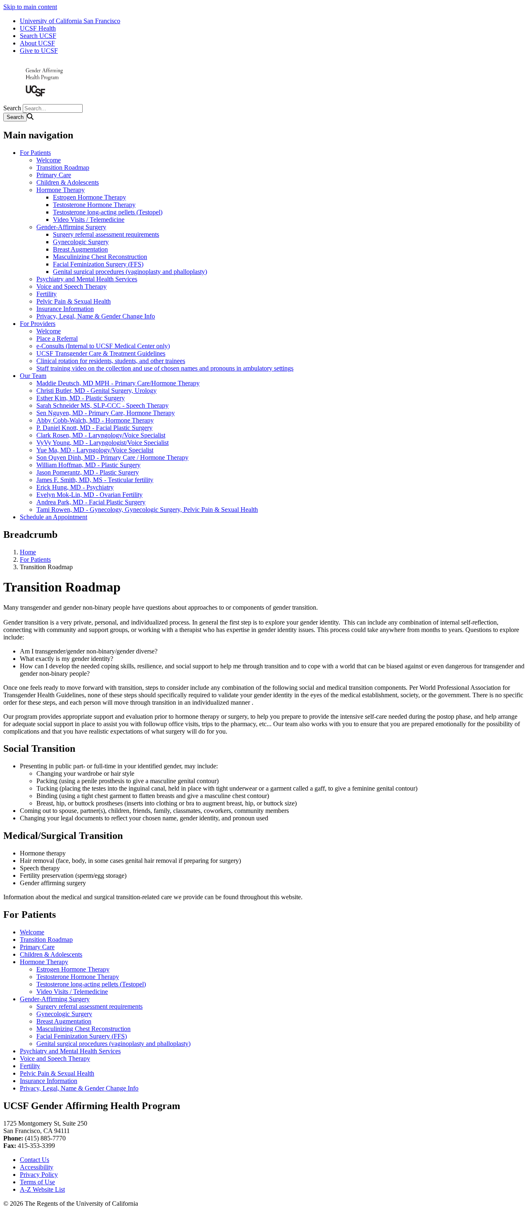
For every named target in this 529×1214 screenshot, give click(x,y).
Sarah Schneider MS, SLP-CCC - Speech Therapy (102, 405)
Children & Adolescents (67, 182)
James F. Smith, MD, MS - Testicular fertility (94, 479)
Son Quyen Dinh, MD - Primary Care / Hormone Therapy (112, 457)
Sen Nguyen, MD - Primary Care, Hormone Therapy (105, 412)
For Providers (37, 323)
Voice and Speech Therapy (71, 286)
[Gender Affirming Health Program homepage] (44, 100)
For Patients (35, 152)
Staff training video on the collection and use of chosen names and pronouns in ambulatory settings (164, 368)
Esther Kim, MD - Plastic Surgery (80, 397)
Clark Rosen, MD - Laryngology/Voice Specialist (100, 435)
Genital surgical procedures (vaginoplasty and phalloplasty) (130, 271)
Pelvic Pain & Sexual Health (73, 301)
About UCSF (37, 43)
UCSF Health (38, 28)
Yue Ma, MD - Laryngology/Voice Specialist (94, 450)
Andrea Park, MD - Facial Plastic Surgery (90, 502)
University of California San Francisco (70, 20)
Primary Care (53, 174)
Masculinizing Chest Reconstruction (100, 256)
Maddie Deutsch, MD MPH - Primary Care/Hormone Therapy (118, 383)
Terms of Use (37, 1181)
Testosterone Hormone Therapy (94, 204)
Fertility (46, 293)
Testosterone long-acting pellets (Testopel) (107, 212)
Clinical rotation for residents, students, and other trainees (110, 360)
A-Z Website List (42, 1189)
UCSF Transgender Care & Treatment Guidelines (100, 353)
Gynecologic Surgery (81, 241)
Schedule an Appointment (53, 516)
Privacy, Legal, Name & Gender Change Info (95, 316)
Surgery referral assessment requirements (106, 234)
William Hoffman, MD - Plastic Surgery (88, 464)
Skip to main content (30, 6)
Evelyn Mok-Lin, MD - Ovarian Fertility (89, 494)
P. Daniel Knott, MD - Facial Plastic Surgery (94, 427)
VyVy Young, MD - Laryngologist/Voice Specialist (102, 442)
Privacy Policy (39, 1174)
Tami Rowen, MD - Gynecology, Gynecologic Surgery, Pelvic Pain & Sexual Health (147, 509)
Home (28, 552)
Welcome (48, 160)
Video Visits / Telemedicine (88, 219)
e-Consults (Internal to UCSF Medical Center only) (103, 345)
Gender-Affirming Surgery (71, 226)
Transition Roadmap (62, 167)
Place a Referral (57, 338)
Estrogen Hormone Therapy (89, 197)
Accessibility (36, 1167)
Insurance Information (65, 308)
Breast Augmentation (80, 249)
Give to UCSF (39, 50)
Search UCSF (38, 35)
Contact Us (34, 1159)
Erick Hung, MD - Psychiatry (75, 487)
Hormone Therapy (60, 189)
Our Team (33, 375)
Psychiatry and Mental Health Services (86, 279)
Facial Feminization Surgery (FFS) (98, 264)
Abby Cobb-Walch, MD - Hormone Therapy (95, 420)
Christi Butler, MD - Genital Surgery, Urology (96, 390)
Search (12, 108)
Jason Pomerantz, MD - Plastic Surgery (87, 472)
